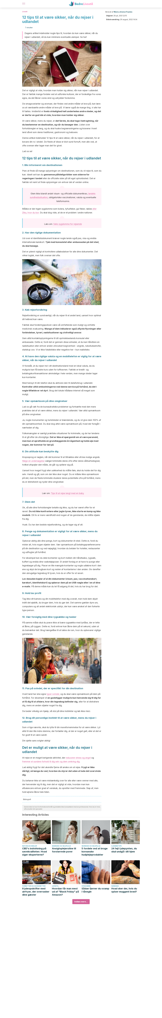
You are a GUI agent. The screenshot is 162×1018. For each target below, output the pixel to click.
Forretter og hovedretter (33, 886)
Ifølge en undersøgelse (33, 461)
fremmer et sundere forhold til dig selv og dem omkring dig (51, 761)
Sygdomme (86, 886)
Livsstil (24, 11)
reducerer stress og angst (78, 757)
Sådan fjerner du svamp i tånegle (95, 890)
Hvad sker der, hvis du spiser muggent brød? (124, 890)
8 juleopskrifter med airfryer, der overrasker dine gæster (35, 891)
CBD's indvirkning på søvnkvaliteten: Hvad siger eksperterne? (34, 851)
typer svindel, (53, 694)
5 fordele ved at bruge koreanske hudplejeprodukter (95, 851)
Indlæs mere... (81, 901)
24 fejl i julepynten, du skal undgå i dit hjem (124, 850)
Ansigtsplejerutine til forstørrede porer (64, 850)
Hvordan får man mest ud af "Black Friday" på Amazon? (65, 891)
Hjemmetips (116, 846)
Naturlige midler (29, 846)
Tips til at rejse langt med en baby (67, 493)
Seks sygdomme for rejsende (67, 224)
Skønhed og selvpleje (61, 846)
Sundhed (115, 886)
